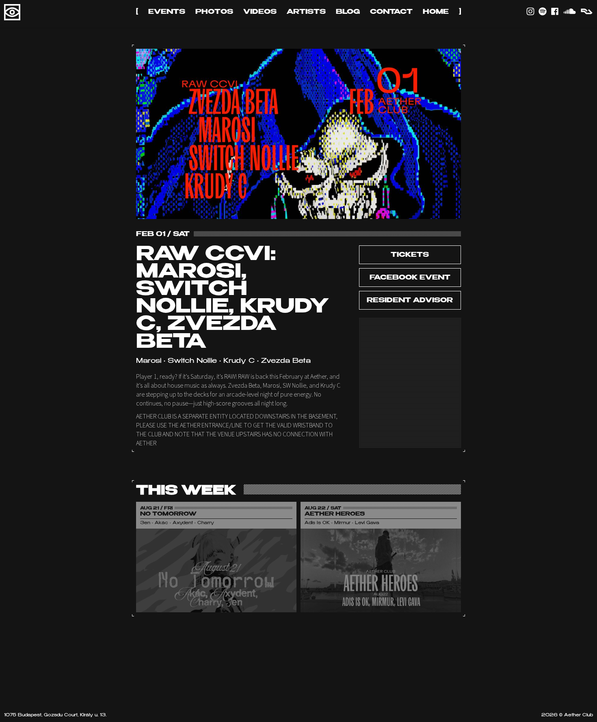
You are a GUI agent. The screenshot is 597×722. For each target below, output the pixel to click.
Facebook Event (410, 278)
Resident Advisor (410, 300)
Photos (214, 12)
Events (166, 12)
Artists (306, 12)
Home (436, 12)
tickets (410, 255)
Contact (391, 12)
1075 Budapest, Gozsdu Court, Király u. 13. (55, 715)
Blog (348, 12)
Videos (260, 12)
